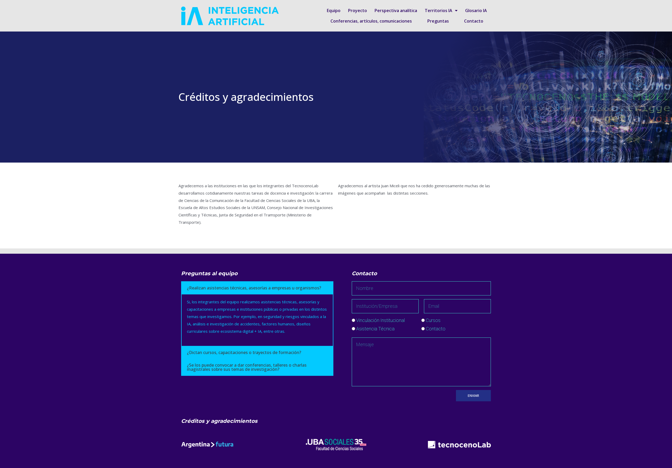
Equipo (333, 10)
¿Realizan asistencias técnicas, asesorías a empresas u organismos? (254, 288)
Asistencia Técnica (375, 328)
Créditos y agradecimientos (219, 421)
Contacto (473, 21)
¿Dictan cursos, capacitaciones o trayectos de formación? (244, 352)
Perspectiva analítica (396, 10)
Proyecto (357, 10)
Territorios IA (438, 10)
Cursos (433, 320)
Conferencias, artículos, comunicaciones (371, 21)
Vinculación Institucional (380, 320)
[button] (257, 288)
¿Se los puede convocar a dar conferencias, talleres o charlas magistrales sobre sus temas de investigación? (247, 367)
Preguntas (438, 21)
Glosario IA (476, 10)
